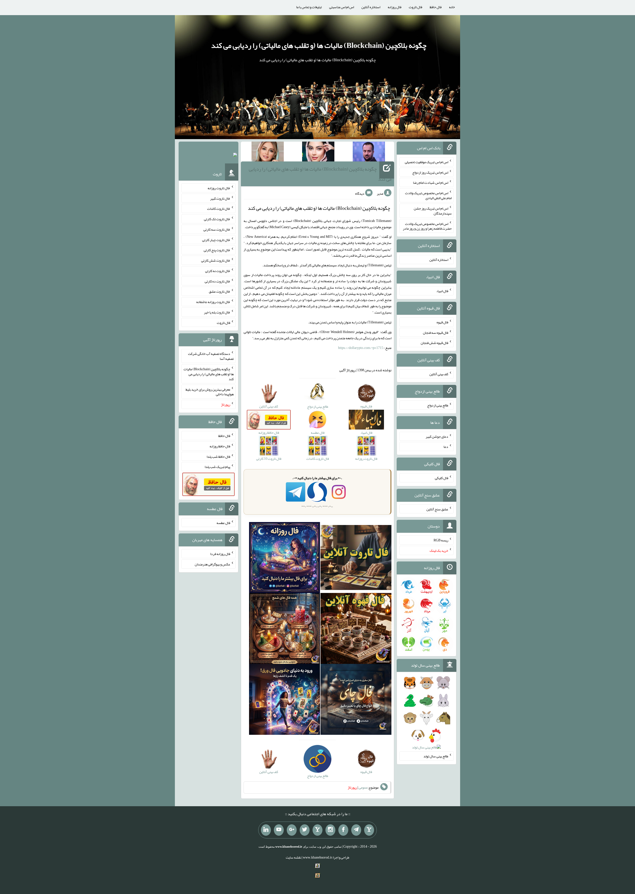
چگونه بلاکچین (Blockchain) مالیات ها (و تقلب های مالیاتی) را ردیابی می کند (318, 45)
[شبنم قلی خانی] (268, 152)
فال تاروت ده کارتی (217, 280)
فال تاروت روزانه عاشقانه (213, 301)
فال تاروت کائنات (218, 208)
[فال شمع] (284, 629)
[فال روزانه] (284, 558)
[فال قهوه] (355, 629)
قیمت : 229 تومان (208, 156)
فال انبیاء (442, 290)
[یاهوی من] (369, 830)
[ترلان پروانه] (318, 152)
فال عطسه (223, 522)
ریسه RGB (441, 540)
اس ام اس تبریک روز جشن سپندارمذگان (433, 211)
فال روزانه (394, 6)
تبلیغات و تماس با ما (309, 6)
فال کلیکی (441, 477)
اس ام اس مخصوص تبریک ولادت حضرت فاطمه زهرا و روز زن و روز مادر (427, 226)
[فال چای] (355, 700)
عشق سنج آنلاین (437, 508)
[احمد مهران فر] (369, 152)
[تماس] (317, 830)
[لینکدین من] (266, 830)
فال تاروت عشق (219, 291)
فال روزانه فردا (220, 553)
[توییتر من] (305, 830)
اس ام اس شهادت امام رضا (430, 182)
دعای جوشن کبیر (437, 436)
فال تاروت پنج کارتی (217, 250)
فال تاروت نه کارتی (217, 270)
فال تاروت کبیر (220, 198)
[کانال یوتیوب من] (279, 830)
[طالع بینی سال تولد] (426, 716)
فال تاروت (415, 6)
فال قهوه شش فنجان (434, 342)
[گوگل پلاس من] (292, 830)
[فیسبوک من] (343, 830)
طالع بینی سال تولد (435, 756)
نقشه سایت (293, 857)
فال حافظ (436, 6)
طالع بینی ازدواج (437, 405)
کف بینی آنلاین (438, 373)
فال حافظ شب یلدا (218, 456)
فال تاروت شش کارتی (215, 260)
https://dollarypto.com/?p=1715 (360, 347)
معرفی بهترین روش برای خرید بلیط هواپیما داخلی (210, 392)
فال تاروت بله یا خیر (217, 312)
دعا (446, 446)
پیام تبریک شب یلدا (217, 466)
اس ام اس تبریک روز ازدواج (430, 172)
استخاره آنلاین (370, 6)
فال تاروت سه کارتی (216, 229)
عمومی (363, 787)
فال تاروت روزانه (219, 188)
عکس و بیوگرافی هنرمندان (212, 564)
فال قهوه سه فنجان (435, 332)
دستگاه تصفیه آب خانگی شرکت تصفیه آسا (211, 356)
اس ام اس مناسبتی (341, 6)
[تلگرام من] (356, 830)
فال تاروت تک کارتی (217, 219)
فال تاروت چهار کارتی (216, 239)
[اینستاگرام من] (330, 830)
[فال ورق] (284, 700)
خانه (452, 6)
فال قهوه (442, 322)
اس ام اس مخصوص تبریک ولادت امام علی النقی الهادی (428, 195)
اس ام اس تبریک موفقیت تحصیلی (426, 161)
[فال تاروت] (355, 558)
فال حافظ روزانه (220, 446)
